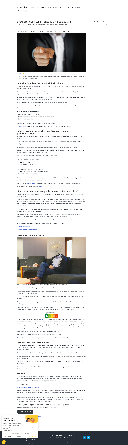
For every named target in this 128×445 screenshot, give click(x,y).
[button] (4, 442)
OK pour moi (32, 436)
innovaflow (22, 25)
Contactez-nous (21, 126)
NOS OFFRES (40, 7)
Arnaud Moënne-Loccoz (24, 338)
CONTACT (67, 7)
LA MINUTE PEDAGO (48, 25)
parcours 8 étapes (51, 220)
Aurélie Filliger (31, 183)
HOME (33, 7)
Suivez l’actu (76, 7)
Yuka (41, 319)
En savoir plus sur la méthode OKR (27, 229)
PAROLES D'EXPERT (61, 25)
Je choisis (20, 436)
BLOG (61, 7)
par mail (41, 186)
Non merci (8, 436)
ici (28, 369)
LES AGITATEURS (53, 7)
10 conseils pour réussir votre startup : (28, 387)
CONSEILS (39, 25)
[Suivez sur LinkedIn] (84, 437)
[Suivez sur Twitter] (88, 437)
